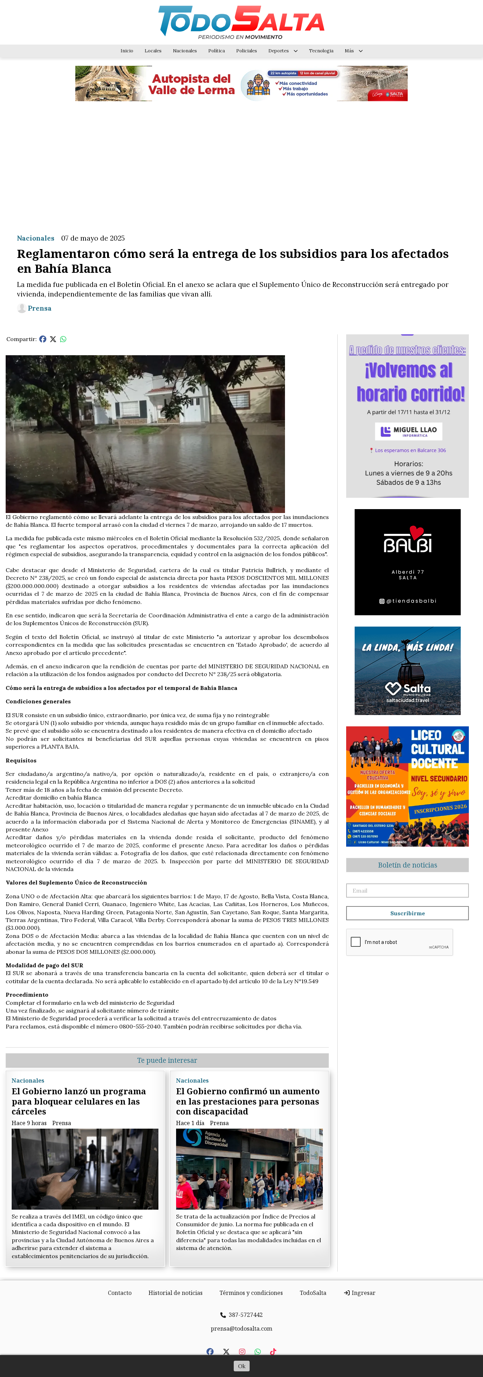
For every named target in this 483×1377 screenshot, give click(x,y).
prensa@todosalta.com (241, 1328)
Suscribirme (407, 913)
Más (349, 51)
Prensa (40, 308)
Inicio (127, 51)
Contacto (120, 1293)
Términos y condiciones (251, 1293)
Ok (241, 1366)
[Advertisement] (241, 162)
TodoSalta (313, 1293)
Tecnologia (321, 51)
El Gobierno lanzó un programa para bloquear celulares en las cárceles (79, 1101)
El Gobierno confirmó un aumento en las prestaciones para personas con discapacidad (248, 1101)
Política (216, 51)
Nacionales (185, 51)
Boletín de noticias (407, 865)
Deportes (278, 51)
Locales (153, 51)
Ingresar (363, 1293)
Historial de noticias (176, 1293)
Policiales (246, 51)
